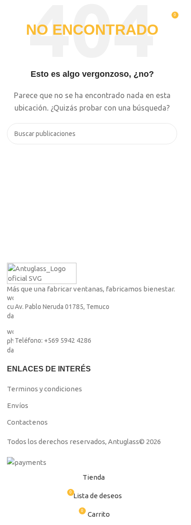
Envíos (17, 405)
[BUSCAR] (166, 133)
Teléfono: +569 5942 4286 (53, 341)
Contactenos (27, 422)
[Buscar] (154, 18)
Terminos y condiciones (44, 389)
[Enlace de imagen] (41, 273)
